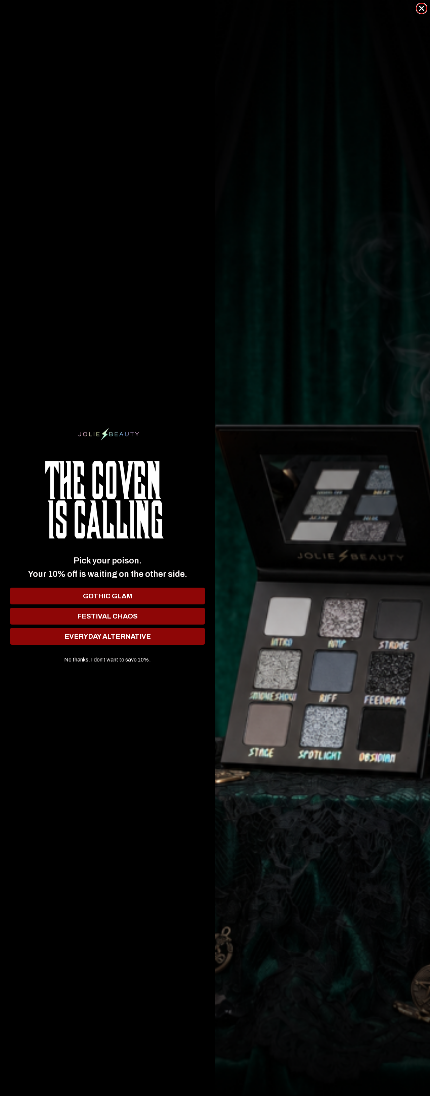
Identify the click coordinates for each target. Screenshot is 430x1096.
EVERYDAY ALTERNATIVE (107, 636)
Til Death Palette (58, 1069)
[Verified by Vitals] (75, 1080)
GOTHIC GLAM (107, 596)
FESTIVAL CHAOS (107, 616)
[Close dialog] (422, 8)
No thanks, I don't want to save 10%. (107, 660)
